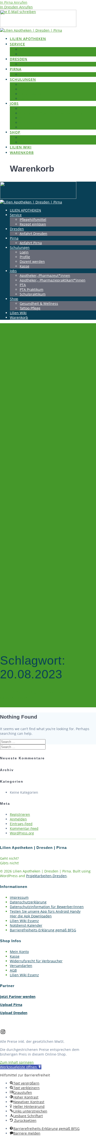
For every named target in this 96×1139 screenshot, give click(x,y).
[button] (20, 1067)
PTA (23, 118)
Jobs (14, 103)
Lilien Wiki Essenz (24, 920)
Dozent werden (32, 94)
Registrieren (20, 814)
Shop (15, 132)
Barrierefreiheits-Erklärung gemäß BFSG (43, 930)
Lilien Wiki (21, 147)
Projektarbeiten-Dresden (46, 875)
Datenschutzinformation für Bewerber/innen (47, 906)
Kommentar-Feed (24, 828)
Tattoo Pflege (30, 142)
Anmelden (18, 819)
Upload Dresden (13, 1012)
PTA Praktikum (31, 122)
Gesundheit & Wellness (39, 137)
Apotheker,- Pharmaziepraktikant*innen (52, 113)
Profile (25, 89)
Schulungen (23, 79)
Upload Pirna (11, 1004)
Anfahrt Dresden (33, 64)
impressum (19, 897)
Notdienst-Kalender (26, 925)
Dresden (18, 59)
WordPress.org (22, 833)
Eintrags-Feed (21, 823)
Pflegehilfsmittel (33, 49)
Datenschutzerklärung (28, 902)
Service (17, 44)
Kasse (24, 98)
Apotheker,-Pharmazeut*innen (45, 108)
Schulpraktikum (33, 127)
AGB (13, 970)
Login (24, 84)
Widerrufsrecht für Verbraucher (36, 961)
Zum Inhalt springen (17, 1062)
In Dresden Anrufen (16, 7)
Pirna (15, 69)
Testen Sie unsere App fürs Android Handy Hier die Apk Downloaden (45, 913)
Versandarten (21, 965)
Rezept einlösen (33, 54)
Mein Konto (19, 951)
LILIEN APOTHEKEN (28, 38)
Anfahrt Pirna (31, 74)
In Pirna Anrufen (13, 2)
